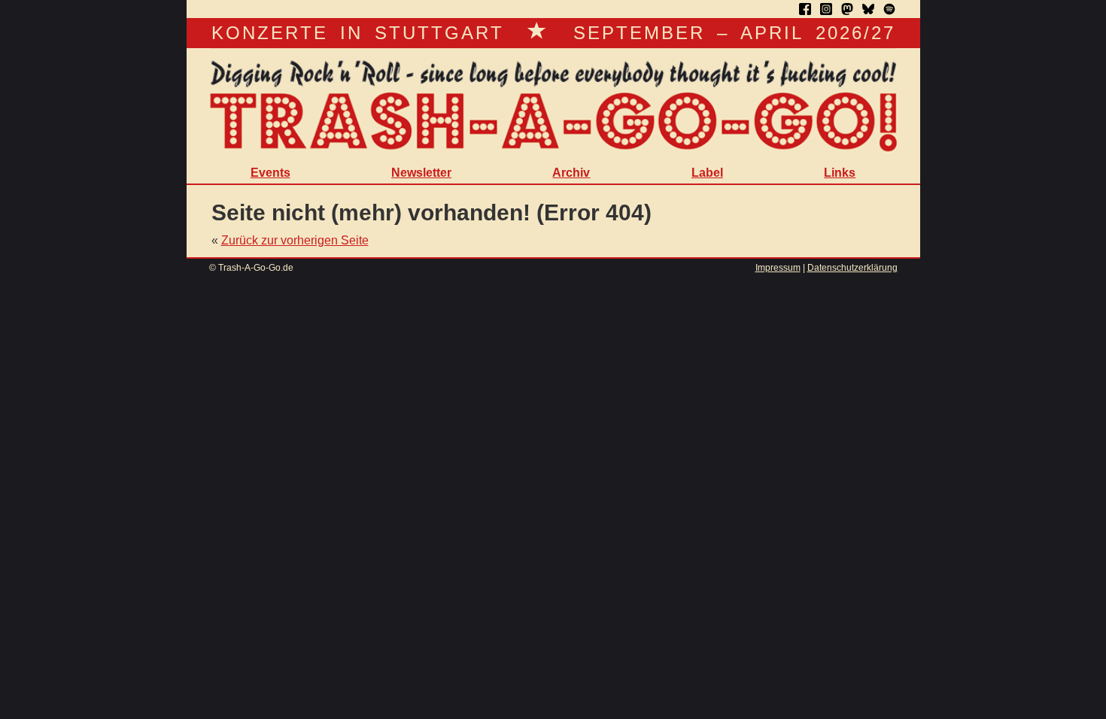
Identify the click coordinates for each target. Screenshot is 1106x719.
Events (270, 172)
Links (839, 172)
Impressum (778, 267)
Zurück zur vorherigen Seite (295, 240)
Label (707, 172)
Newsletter (421, 172)
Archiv (571, 172)
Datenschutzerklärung (852, 267)
